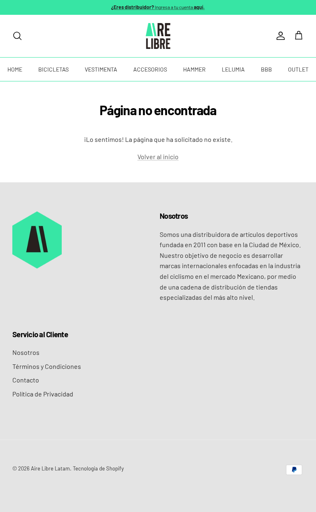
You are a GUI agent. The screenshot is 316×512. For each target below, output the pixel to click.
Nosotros (26, 352)
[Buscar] (17, 36)
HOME (14, 69)
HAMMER (194, 69)
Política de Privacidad (42, 394)
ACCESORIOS (150, 69)
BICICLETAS (53, 69)
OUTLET (298, 69)
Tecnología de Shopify (98, 468)
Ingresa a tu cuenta (157, 7)
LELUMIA (233, 69)
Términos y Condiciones (46, 366)
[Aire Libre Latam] (158, 36)
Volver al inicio (158, 156)
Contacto (25, 380)
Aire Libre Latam (50, 468)
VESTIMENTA (101, 69)
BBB (266, 69)
